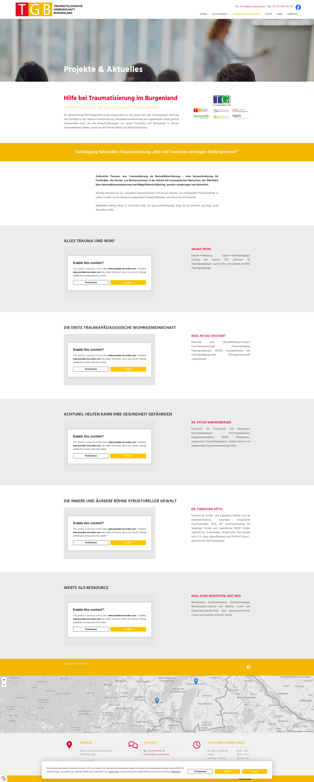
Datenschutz (81, 664)
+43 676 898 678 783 (282, 7)
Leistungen (219, 14)
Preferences (200, 771)
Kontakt (292, 14)
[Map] (157, 704)
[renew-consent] (3, 778)
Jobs (279, 14)
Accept (254, 771)
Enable (128, 282)
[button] (157, 701)
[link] (219, 14)
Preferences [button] (175, 772)
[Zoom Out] (4, 684)
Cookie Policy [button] (113, 772)
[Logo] (49, 9)
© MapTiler (281, 731)
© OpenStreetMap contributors (299, 731)
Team (268, 14)
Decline (227, 771)
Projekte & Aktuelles (246, 14)
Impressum (69, 664)
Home (203, 14)
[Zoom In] (4, 679)
